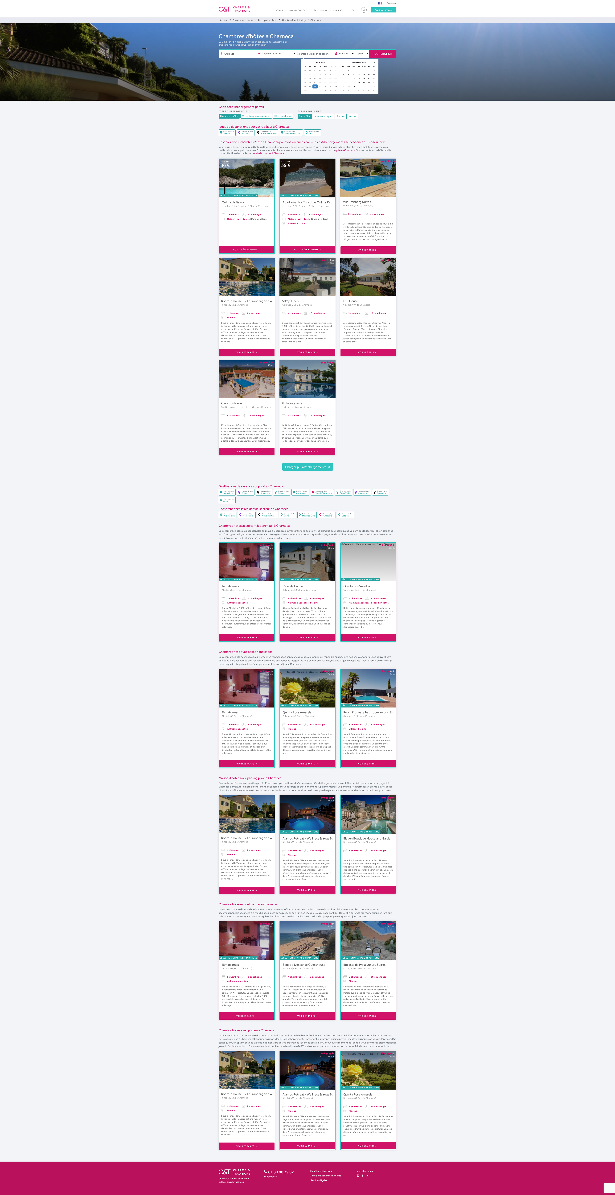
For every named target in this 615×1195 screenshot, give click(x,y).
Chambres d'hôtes (298, 10)
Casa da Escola (293, 586)
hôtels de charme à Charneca (268, 153)
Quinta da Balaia (233, 202)
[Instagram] (358, 1175)
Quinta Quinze (292, 403)
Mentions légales (318, 1180)
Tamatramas (230, 586)
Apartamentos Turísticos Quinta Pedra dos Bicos (315, 202)
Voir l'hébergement (245, 249)
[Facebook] (363, 1175)
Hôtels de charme (283, 116)
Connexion (391, 3)
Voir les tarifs (367, 250)
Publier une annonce (383, 10)
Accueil (279, 10)
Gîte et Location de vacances (256, 116)
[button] (380, 3)
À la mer (341, 116)
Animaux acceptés (323, 116)
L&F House (350, 301)
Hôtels (353, 10)
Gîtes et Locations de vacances (328, 10)
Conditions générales (321, 1171)
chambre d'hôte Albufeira (235, 206)
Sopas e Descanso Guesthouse (304, 964)
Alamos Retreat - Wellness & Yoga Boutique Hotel (317, 838)
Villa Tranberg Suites (357, 202)
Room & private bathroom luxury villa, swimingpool (377, 712)
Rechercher (382, 53)
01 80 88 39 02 (280, 1172)
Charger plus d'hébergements (306, 467)
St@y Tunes (290, 301)
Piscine (352, 116)
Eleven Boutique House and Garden (367, 838)
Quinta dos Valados (356, 586)
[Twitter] (367, 1175)
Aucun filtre (305, 116)
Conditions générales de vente (325, 1175)
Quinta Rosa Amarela (297, 712)
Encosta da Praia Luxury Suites (364, 964)
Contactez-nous (364, 1171)
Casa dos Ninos (231, 403)
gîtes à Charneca (345, 150)
